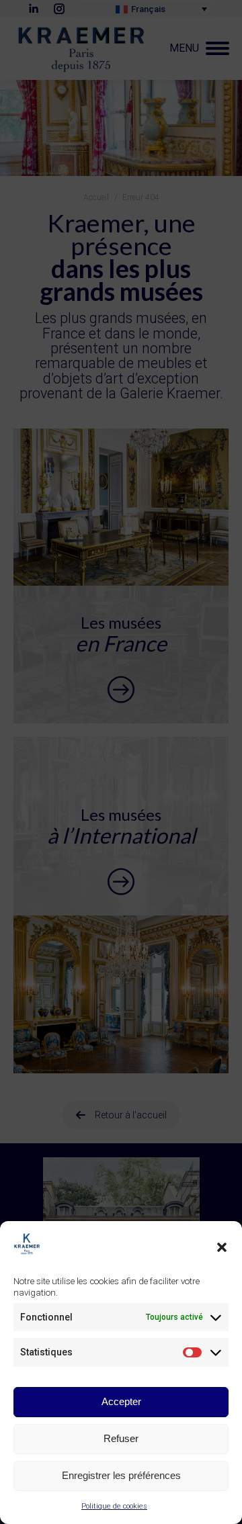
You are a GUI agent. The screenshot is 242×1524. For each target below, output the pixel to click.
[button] (222, 1247)
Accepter (121, 1401)
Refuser (121, 1438)
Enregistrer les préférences (121, 1475)
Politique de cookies (114, 1506)
